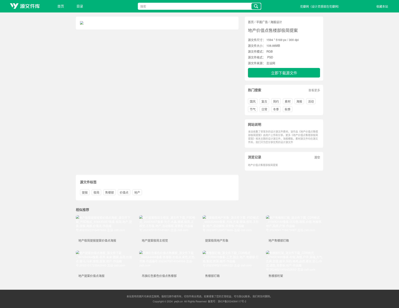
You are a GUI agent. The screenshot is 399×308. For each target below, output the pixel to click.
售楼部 (109, 192)
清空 (317, 157)
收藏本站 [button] (382, 6)
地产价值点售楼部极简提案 (263, 165)
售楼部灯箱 (212, 276)
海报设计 (276, 22)
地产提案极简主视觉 (155, 240)
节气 (253, 109)
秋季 (288, 109)
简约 (276, 101)
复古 (264, 101)
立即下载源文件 (284, 72)
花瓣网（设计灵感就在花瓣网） (320, 6)
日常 (264, 109)
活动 (311, 101)
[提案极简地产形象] (231, 217)
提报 (85, 192)
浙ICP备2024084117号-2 (232, 301)
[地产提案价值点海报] (104, 253)
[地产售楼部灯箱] (294, 217)
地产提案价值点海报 (91, 276)
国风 (253, 101)
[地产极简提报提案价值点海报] (104, 217)
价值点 (124, 192)
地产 (137, 192)
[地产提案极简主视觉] (167, 217)
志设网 (270, 63)
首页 (60, 6)
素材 (288, 101)
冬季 (276, 109)
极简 (96, 192)
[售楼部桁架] (294, 253)
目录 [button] (79, 6)
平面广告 (262, 22)
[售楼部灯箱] (231, 253)
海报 (299, 101)
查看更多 (314, 90)
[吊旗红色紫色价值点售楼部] (167, 253)
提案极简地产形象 (216, 240)
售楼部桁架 (275, 276)
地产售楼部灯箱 (278, 240)
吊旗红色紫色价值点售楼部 (159, 276)
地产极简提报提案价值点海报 (97, 240)
